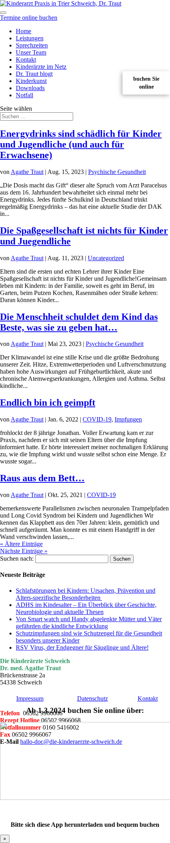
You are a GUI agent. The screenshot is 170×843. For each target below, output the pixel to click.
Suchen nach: (17, 558)
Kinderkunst (31, 80)
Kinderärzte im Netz (41, 66)
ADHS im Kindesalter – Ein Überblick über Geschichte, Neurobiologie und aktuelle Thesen (86, 608)
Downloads (30, 88)
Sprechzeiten (32, 45)
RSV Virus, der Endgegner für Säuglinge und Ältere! (82, 647)
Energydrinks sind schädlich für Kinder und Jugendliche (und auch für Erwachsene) (81, 144)
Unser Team (31, 52)
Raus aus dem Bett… (42, 478)
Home (23, 31)
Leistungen (29, 38)
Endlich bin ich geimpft (47, 402)
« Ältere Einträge (21, 544)
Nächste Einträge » (23, 551)
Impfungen (128, 419)
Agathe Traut (27, 171)
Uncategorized (106, 258)
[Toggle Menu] (3, 12)
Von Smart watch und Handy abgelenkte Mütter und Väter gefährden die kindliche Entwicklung (89, 622)
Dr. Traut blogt (34, 73)
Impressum (29, 698)
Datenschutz (92, 698)
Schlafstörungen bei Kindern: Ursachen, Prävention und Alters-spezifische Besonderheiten (85, 594)
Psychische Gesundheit (117, 171)
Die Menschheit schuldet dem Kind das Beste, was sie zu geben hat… (79, 322)
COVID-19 (97, 419)
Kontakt (26, 59)
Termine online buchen (28, 17)
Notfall (24, 95)
